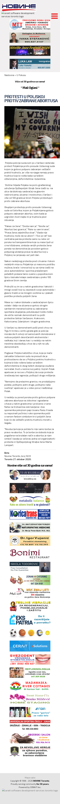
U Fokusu (21, 75)
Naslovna (9, 75)
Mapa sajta (30, 777)
